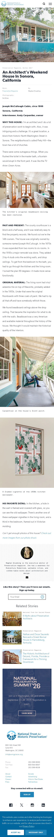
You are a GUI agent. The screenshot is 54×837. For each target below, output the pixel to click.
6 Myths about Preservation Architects (36, 617)
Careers (8, 779)
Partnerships (32, 782)
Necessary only (36, 832)
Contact (8, 777)
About (7, 774)
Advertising (32, 777)
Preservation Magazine (10, 91)
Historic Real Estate (35, 779)
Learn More (27, 713)
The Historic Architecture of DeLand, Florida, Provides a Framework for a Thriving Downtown (36, 657)
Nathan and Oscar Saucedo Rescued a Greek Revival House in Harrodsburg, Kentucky (36, 638)
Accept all (15, 832)
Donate (31, 774)
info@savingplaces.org (14, 754)
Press (7, 782)
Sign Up (27, 795)
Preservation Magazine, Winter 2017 (17, 68)
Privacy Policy (28, 826)
